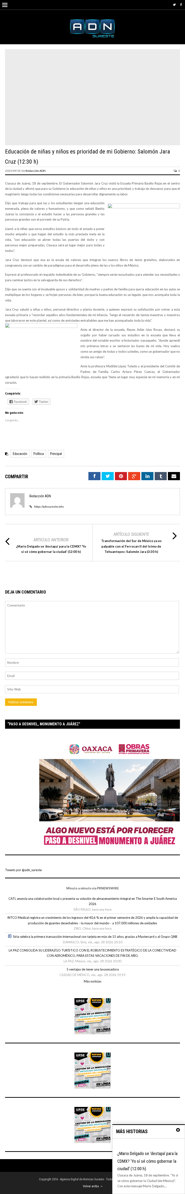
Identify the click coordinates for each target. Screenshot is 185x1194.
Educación (20, 454)
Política (38, 454)
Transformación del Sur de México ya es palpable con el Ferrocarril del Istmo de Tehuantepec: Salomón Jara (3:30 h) (131, 546)
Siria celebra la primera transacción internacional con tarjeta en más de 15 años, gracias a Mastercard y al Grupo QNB (95, 937)
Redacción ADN (36, 170)
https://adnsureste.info (49, 506)
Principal (56, 454)
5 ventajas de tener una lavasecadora (92, 969)
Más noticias (92, 981)
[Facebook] (181, 4)
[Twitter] (174, 4)
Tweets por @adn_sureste (23, 870)
